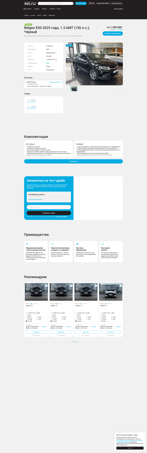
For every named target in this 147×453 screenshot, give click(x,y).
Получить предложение (113, 33)
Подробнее (36, 332)
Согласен (130, 448)
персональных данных (61, 216)
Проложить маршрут (35, 199)
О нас (58, 9)
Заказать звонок (117, 3)
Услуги (44, 9)
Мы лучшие (81, 3)
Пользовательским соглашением (125, 440)
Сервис (36, 9)
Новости (52, 9)
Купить (93, 354)
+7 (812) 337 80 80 (102, 3)
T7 (25, 284)
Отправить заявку (49, 213)
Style (47, 63)
